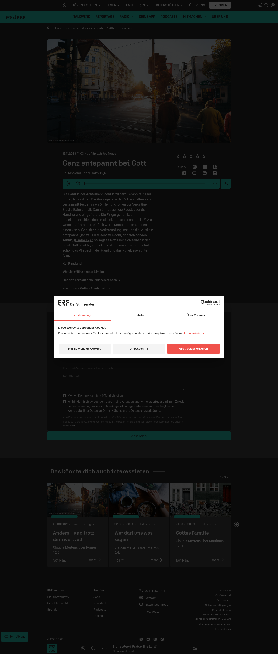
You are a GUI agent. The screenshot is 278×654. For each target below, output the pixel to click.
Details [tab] (139, 315)
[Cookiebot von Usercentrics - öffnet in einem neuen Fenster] (203, 303)
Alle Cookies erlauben (193, 348)
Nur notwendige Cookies (84, 348)
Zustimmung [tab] (82, 315)
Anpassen (137, 348)
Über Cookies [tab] (196, 315)
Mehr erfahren (194, 333)
